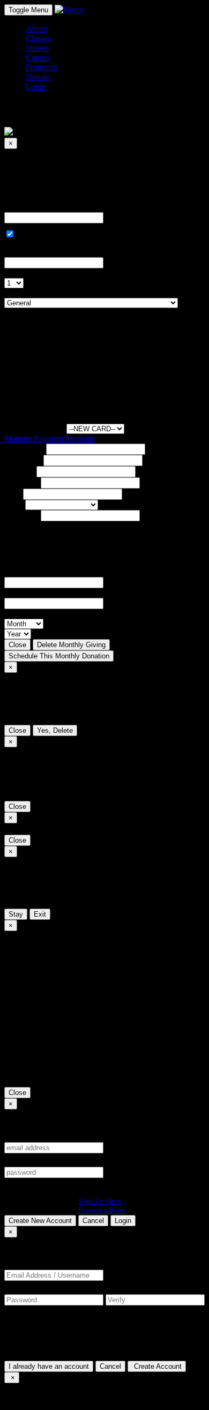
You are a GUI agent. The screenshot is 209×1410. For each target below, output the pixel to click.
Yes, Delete (55, 730)
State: (13, 504)
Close (17, 645)
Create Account (157, 1366)
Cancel (93, 1221)
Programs (42, 67)
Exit (40, 914)
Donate (38, 76)
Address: (19, 471)
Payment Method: (34, 428)
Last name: (22, 459)
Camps (37, 57)
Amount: (19, 207)
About (36, 28)
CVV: (14, 592)
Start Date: (22, 252)
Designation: (25, 292)
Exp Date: (21, 613)
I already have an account (49, 1366)
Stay (16, 914)
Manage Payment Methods (49, 438)
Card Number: (28, 571)
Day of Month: (29, 273)
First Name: (24, 448)
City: (12, 493)
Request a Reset (101, 1210)
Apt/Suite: (21, 482)
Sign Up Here (100, 1201)
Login (123, 1221)
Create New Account (40, 1221)
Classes (38, 38)
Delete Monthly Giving (71, 645)
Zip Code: (21, 515)
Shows (37, 47)
